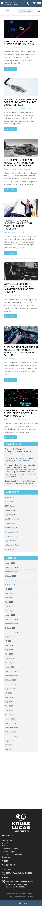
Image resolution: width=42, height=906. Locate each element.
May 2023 (9, 701)
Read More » (10, 69)
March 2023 (9, 710)
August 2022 (10, 740)
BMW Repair (10, 506)
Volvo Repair (10, 549)
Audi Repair (9, 501)
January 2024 (10, 667)
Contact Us (6, 857)
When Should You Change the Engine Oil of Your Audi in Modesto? (20, 413)
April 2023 (9, 706)
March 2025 (9, 606)
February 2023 (10, 714)
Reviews (5, 846)
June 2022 (9, 749)
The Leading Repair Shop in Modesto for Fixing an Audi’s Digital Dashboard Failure (21, 351)
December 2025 (11, 567)
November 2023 (11, 675)
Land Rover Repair (12, 519)
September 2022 (11, 736)
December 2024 (11, 619)
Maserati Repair (11, 527)
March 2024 (9, 658)
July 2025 (8, 589)
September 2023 (11, 684)
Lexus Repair (10, 523)
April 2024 (9, 654)
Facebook (21, 897)
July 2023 (8, 693)
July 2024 (8, 641)
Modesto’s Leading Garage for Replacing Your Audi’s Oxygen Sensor (21, 102)
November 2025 (11, 571)
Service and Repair (8, 851)
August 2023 (10, 688)
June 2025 (9, 593)
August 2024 (10, 636)
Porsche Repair (11, 536)
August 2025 (10, 584)
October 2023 (10, 680)
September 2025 (11, 580)
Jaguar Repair (10, 514)
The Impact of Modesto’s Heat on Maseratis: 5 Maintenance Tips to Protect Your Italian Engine (18, 451)
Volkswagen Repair (12, 545)
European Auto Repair (10, 849)
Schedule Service (25, 11)
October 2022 (10, 732)
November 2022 (11, 727)
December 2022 (11, 723)
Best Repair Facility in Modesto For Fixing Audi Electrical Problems (19, 163)
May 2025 (9, 597)
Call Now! (22, 903)
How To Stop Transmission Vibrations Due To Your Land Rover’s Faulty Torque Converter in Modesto (21, 474)
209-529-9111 (35, 3)
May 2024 (9, 649)
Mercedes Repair (11, 532)
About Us (5, 843)
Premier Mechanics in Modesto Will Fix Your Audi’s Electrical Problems (18, 224)
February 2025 (10, 610)
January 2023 (10, 719)
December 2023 (11, 671)
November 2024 (11, 623)
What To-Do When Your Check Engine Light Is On (20, 43)
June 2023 (9, 697)
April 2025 (9, 602)
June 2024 (9, 645)
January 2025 (10, 615)
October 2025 (10, 576)
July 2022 (8, 745)
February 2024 (10, 662)
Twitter (30, 897)
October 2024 (10, 628)
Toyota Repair (10, 540)
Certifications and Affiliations (12, 854)
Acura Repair (10, 497)
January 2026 (10, 563)
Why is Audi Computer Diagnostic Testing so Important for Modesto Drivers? (19, 288)
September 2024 (11, 632)
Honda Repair (10, 510)
